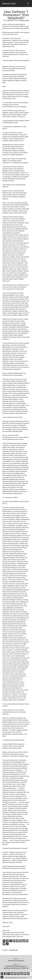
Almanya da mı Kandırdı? (16, 960)
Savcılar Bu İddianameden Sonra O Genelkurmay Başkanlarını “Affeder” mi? (16, 967)
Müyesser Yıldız (9, 3)
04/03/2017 (10, 20)
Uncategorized (13, 950)
